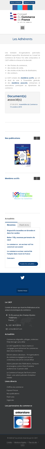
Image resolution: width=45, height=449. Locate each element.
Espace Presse (29, 2)
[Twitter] (20, 7)
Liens (22, 445)
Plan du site (33, 442)
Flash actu (10, 397)
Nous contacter (16, 2)
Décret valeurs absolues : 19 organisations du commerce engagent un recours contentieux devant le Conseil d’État (23, 357)
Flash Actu (24, 225)
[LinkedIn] (30, 7)
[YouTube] (25, 7)
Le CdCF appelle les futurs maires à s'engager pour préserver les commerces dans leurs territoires (22, 348)
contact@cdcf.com (15, 329)
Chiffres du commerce (15, 387)
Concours (10, 258)
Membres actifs (12, 178)
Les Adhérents (22, 39)
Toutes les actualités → (28, 264)
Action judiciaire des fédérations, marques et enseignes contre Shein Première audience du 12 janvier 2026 (23, 366)
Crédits (9, 442)
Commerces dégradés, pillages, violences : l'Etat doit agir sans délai (23, 340)
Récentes (11, 225)
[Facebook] (15, 7)
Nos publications (12, 138)
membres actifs (27, 78)
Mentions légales (20, 442)
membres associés (20, 83)
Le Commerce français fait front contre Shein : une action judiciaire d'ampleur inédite (21, 375)
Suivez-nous (22, 290)
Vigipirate (10, 400)
